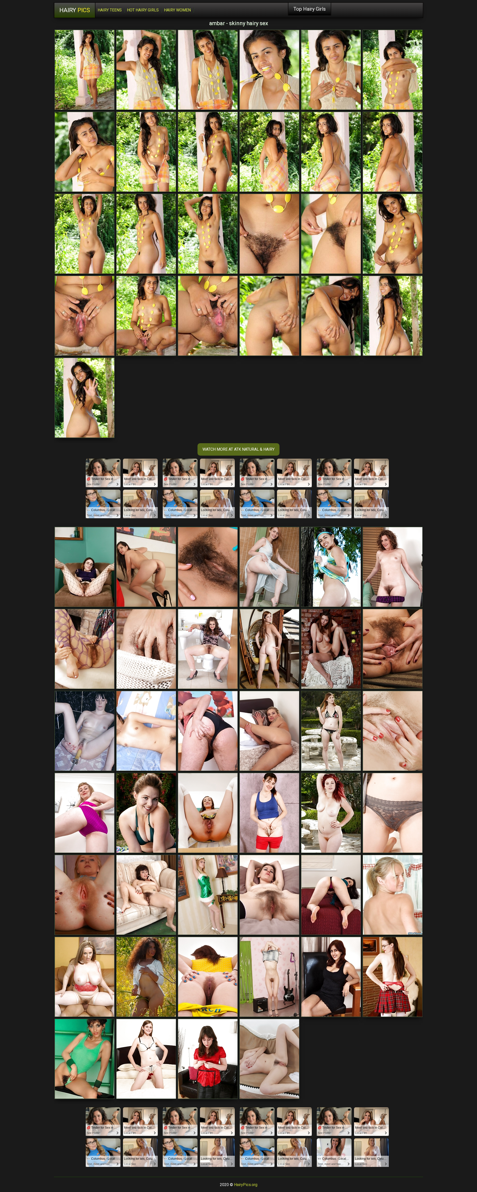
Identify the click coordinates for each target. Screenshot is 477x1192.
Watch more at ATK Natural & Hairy (238, 449)
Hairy (74, 10)
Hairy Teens (110, 10)
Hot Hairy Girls (143, 10)
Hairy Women (177, 10)
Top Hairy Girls (309, 9)
